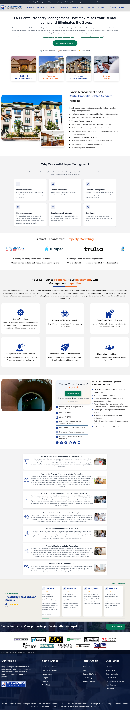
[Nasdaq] (38, 639)
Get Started (117, 627)
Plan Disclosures (112, 685)
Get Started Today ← (65, 43)
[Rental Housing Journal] (100, 646)
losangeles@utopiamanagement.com (72, 432)
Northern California (49, 670)
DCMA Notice (111, 678)
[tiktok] (74, 442)
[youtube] (79, 442)
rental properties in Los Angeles (92, 37)
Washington (47, 674)
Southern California (49, 667)
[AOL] (56, 639)
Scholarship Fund (89, 674)
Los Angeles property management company (58, 37)
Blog (84, 670)
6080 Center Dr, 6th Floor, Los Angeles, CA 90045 (70, 423)
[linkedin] (70, 442)
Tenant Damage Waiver (115, 681)
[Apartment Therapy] (109, 639)
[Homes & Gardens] (65, 646)
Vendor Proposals (89, 681)
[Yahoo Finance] (21, 639)
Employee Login (112, 674)
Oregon (45, 678)
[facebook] (57, 442)
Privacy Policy (111, 670)
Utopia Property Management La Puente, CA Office (71, 408)
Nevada (45, 681)
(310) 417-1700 (65, 417)
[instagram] (61, 442)
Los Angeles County (21, 652)
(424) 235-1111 (65, 413)
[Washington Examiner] (91, 639)
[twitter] (65, 442)
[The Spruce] (29, 646)
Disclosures (110, 688)
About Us (86, 667)
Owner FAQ (87, 678)
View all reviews (117, 583)
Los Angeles (10, 652)
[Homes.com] (83, 646)
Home (3, 652)
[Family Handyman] (47, 646)
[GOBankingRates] (74, 639)
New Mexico (46, 685)
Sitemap (109, 667)
